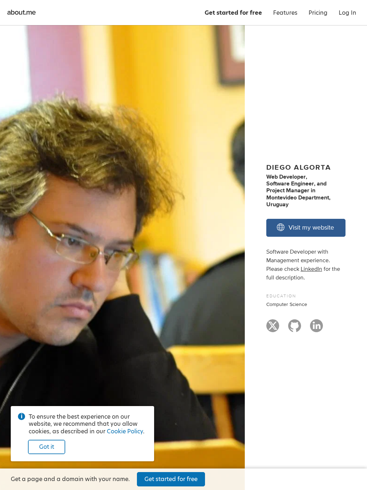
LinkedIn (311, 269)
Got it (46, 447)
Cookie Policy (125, 431)
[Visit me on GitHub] (294, 329)
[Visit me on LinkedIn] (316, 329)
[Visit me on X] (272, 329)
